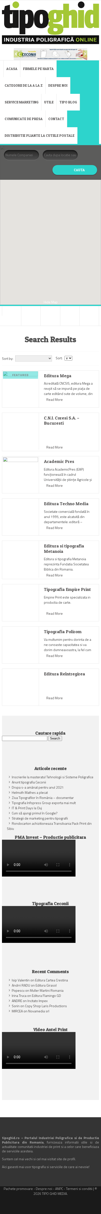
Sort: (59, 358)
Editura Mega (57, 375)
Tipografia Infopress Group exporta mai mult (44, 802)
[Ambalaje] (11, 311)
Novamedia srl (38, 1011)
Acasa (11, 69)
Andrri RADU (21, 985)
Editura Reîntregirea (64, 673)
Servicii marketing (21, 102)
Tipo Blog (68, 102)
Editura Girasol (46, 985)
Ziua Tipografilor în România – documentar (43, 797)
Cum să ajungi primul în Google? (35, 813)
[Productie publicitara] (11, 321)
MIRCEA (17, 1011)
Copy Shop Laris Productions (46, 1005)
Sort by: (7, 358)
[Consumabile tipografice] (50, 311)
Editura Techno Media (66, 503)
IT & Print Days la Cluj (27, 807)
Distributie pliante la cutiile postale (40, 135)
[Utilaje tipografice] (69, 321)
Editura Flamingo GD (46, 995)
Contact (56, 119)
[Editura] (89, 311)
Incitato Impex (37, 1000)
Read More (54, 399)
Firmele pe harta (38, 69)
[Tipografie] (50, 321)
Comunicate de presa (24, 119)
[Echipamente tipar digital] (69, 311)
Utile (49, 102)
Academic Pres (59, 461)
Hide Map (51, 302)
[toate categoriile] (89, 321)
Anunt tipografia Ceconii (29, 782)
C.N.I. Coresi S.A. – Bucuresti (61, 420)
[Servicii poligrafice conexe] (30, 321)
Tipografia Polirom (63, 631)
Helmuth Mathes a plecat (30, 792)
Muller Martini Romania (46, 990)
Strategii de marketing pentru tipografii (40, 818)
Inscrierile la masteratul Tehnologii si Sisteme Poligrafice (52, 777)
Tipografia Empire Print (67, 589)
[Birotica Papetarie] (30, 311)
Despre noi (57, 85)
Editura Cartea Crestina (51, 980)
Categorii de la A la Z (24, 85)
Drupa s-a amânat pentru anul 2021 (38, 787)
